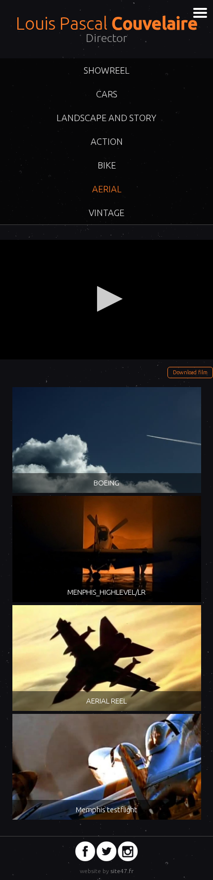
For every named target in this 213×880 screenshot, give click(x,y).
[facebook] (85, 851)
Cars (106, 94)
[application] (106, 299)
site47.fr (122, 871)
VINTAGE (106, 213)
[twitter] (106, 851)
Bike (107, 165)
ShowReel (106, 70)
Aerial (106, 189)
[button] (107, 299)
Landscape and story (106, 118)
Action (107, 141)
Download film (190, 372)
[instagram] (128, 851)
